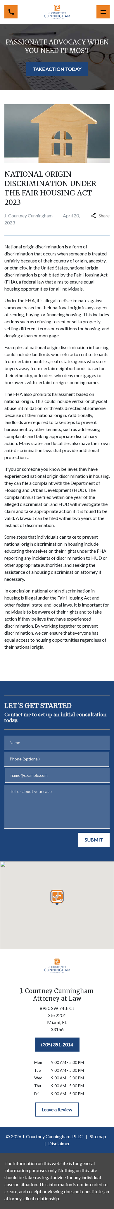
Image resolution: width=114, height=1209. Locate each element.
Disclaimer (59, 1143)
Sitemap (98, 1136)
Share (104, 215)
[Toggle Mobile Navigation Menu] (103, 11)
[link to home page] (57, 12)
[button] (57, 897)
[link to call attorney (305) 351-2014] (11, 11)
